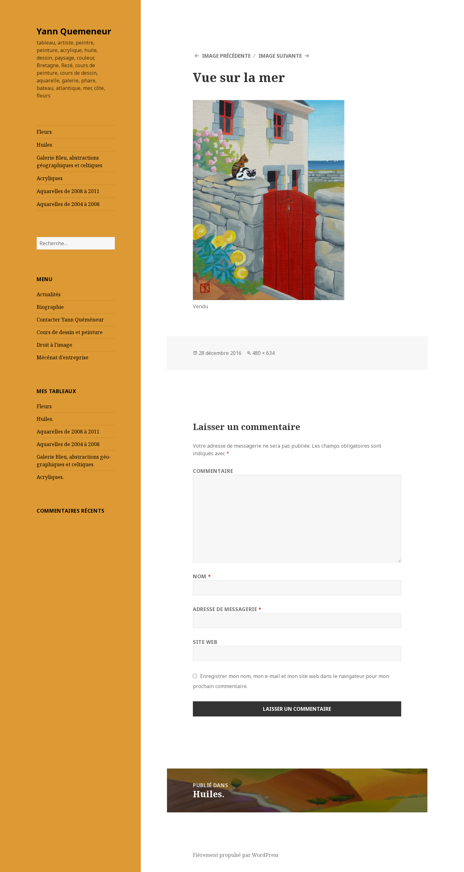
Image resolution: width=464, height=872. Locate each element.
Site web (205, 642)
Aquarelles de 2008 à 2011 (68, 191)
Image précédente (226, 55)
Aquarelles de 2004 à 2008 (68, 204)
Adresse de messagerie (227, 609)
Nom (202, 576)
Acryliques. (50, 477)
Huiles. (45, 418)
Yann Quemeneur (74, 31)
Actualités (49, 294)
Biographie (50, 306)
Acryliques (49, 178)
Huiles (44, 144)
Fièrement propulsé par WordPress (235, 854)
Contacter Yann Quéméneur (70, 319)
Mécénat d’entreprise (62, 357)
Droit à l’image (54, 344)
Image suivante (280, 55)
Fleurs (44, 131)
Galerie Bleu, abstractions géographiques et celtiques (69, 161)
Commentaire (213, 471)
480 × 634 (263, 353)
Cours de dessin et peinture (70, 332)
